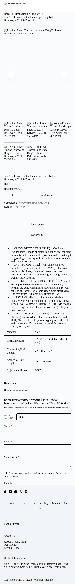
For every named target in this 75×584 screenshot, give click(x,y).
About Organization (15, 541)
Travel (37, 508)
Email (8, 441)
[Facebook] (5, 491)
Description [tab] (37, 224)
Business (12, 503)
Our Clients (10, 544)
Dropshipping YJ (20, 207)
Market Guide (60, 503)
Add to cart (47, 195)
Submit (8, 483)
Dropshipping (40, 503)
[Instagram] (15, 491)
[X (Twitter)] (10, 491)
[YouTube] (26, 491)
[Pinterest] (21, 491)
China (25, 503)
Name (8, 426)
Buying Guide (12, 547)
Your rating (8, 416)
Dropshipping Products (34, 203)
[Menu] (70, 6)
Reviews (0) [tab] (37, 234)
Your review (11, 457)
